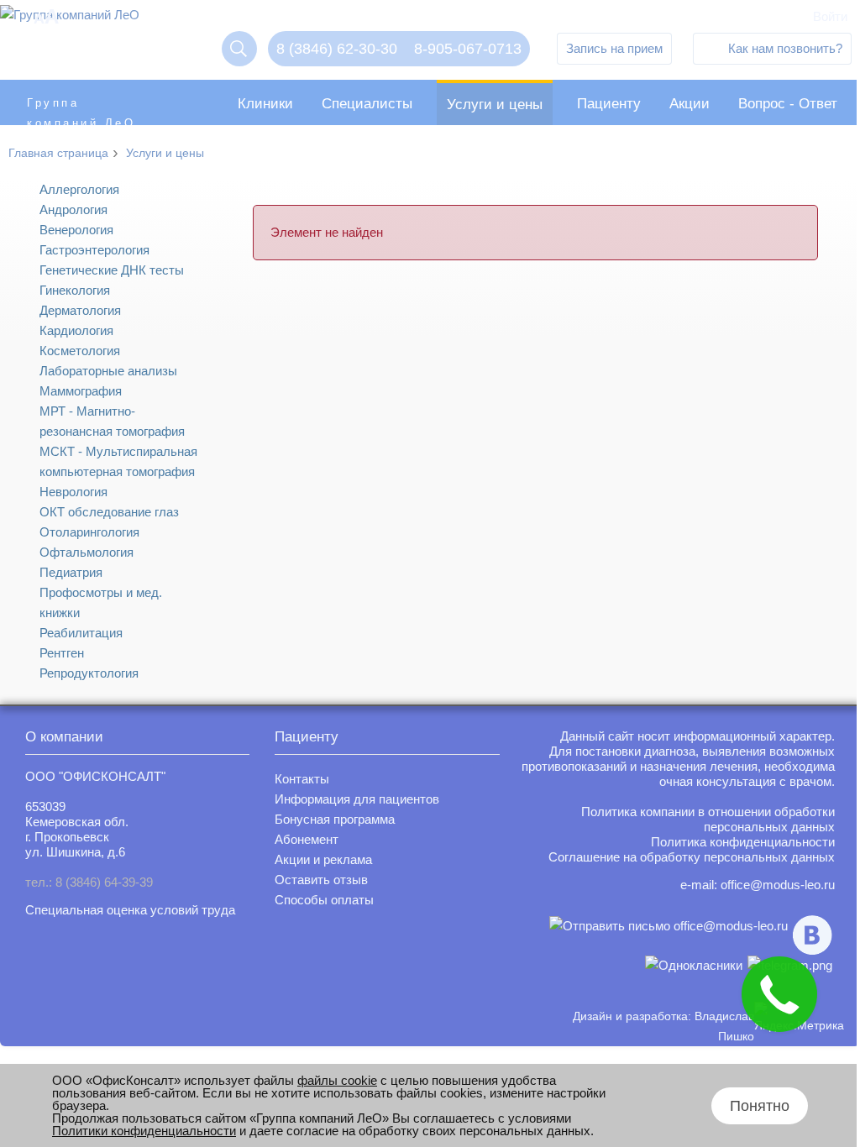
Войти (830, 16)
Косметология (79, 350)
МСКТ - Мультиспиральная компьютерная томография (118, 461)
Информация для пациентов (357, 799)
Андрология (73, 209)
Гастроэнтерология (94, 250)
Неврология (73, 491)
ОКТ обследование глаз (109, 512)
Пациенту (609, 104)
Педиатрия (70, 572)
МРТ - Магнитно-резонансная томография (112, 421)
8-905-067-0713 (468, 48)
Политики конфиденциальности (144, 1130)
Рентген (61, 653)
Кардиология (76, 330)
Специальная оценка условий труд (126, 910)
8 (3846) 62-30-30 (336, 48)
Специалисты (367, 104)
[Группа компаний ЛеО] (69, 19)
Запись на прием (614, 48)
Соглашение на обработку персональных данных (691, 857)
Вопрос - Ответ (787, 104)
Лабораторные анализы (108, 371)
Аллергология (79, 189)
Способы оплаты (324, 900)
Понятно (759, 1105)
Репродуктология (89, 673)
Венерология (76, 230)
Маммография (80, 391)
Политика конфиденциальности (743, 842)
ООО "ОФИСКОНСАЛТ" (95, 776)
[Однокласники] (693, 965)
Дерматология (80, 310)
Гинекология (74, 290)
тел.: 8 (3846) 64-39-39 (89, 882)
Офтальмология (86, 552)
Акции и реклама (323, 859)
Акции (689, 104)
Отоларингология (89, 532)
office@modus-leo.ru (778, 884)
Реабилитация (81, 633)
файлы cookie (337, 1080)
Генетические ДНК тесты (111, 270)
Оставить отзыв (321, 879)
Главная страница (58, 153)
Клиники (265, 104)
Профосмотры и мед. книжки (100, 602)
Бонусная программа (335, 819)
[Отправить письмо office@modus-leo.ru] (668, 935)
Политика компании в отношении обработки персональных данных (708, 819)
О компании (64, 737)
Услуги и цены (495, 105)
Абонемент (306, 839)
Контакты (302, 779)
